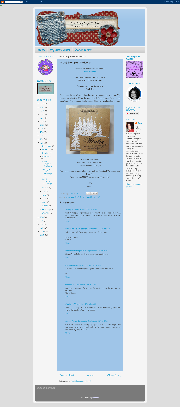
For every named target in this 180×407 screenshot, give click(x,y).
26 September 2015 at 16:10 (90, 265)
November (46, 149)
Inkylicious (70, 197)
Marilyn (68, 304)
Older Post (114, 375)
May (44, 198)
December (47, 146)
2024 (42, 111)
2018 (42, 132)
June (44, 195)
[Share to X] (91, 193)
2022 (42, 118)
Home (41, 50)
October (46, 153)
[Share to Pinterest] (96, 193)
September (46, 156)
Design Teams (83, 50)
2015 (42, 143)
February (46, 209)
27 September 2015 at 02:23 (84, 284)
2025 (42, 107)
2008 (42, 235)
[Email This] (87, 193)
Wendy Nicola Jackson (75, 321)
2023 (42, 114)
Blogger (95, 398)
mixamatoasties (71, 265)
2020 (42, 125)
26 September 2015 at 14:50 (96, 250)
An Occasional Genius (74, 250)
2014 (42, 217)
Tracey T (69, 209)
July (44, 191)
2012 (42, 221)
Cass (140, 123)
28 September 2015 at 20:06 (96, 321)
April (44, 202)
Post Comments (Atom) (81, 381)
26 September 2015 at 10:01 (99, 229)
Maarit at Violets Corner (76, 229)
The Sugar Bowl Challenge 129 (47, 172)
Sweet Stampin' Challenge (47, 164)
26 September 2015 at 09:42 (85, 209)
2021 (42, 121)
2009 (42, 231)
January (46, 213)
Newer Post (66, 375)
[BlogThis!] (89, 193)
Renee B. (68, 284)
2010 (42, 228)
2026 (42, 104)
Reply (67, 221)
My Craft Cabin (60, 50)
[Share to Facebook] (94, 193)
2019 (42, 128)
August (45, 188)
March (45, 206)
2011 (42, 224)
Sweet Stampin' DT (92, 197)
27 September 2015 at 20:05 (84, 304)
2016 (42, 139)
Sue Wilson (79, 197)
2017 (42, 135)
